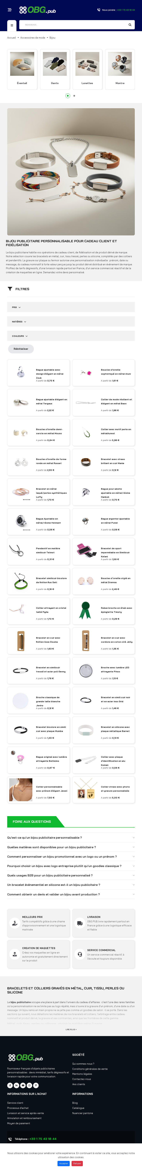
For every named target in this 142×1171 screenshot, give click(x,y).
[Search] (130, 25)
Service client (15, 1102)
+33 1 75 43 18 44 (42, 1139)
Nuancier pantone (82, 1113)
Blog (75, 1102)
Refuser (77, 1163)
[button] (67, 95)
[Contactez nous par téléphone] (98, 10)
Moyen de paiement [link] (18, 1123)
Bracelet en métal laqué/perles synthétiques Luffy (51, 492)
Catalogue (78, 1107)
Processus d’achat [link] (17, 1107)
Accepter (63, 1163)
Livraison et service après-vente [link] (25, 1113)
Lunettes (87, 83)
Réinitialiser (21, 348)
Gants (55, 83)
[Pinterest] (36, 1085)
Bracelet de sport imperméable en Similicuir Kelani (115, 552)
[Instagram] (29, 1085)
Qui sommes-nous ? (83, 1063)
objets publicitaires (44, 1068)
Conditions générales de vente (90, 1068)
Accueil (11, 37)
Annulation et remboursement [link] (24, 1118)
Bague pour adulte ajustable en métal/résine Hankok (115, 492)
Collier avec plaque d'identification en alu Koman (113, 760)
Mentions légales (82, 1073)
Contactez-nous (81, 1079)
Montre (120, 83)
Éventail (22, 83)
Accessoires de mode (32, 37)
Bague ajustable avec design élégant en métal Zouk (49, 373)
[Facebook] (10, 1085)
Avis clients (78, 1084)
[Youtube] (23, 1085)
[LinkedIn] (16, 1085)
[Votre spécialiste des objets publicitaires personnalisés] (37, 9)
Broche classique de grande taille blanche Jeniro (48, 701)
